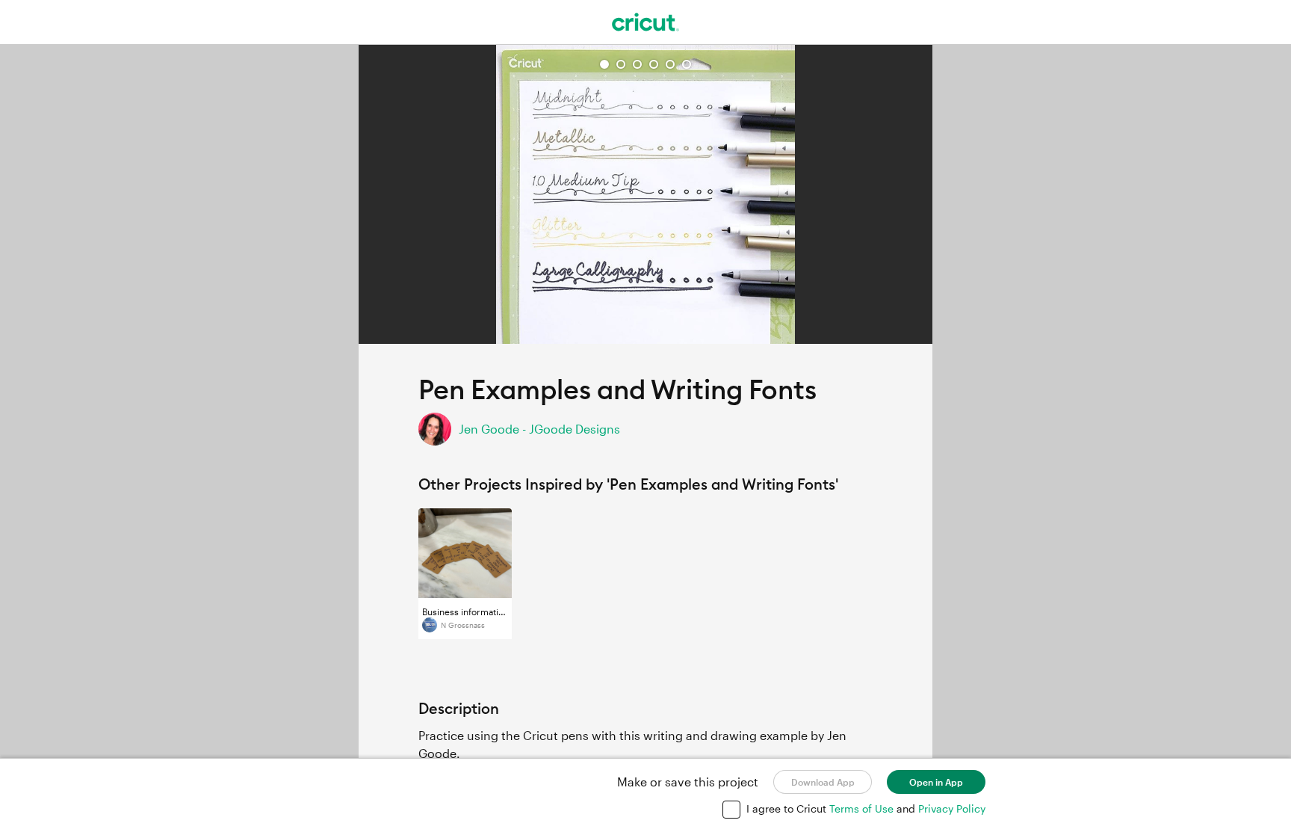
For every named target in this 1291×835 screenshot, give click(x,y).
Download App (823, 782)
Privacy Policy (951, 808)
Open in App (936, 782)
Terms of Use (863, 808)
